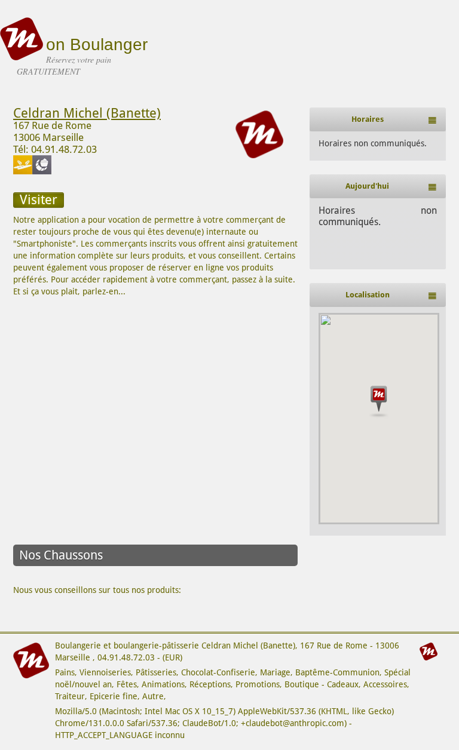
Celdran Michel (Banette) (87, 113)
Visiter (38, 199)
